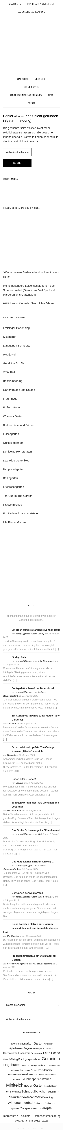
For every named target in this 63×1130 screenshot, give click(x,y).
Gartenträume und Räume (19, 389)
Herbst (23, 1065)
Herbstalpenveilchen (37, 1065)
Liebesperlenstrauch (37, 1079)
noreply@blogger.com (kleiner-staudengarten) (29, 963)
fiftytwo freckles (12, 504)
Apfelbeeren (16, 1048)
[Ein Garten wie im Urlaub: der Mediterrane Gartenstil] (6, 720)
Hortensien (14, 1070)
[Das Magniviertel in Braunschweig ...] (6, 865)
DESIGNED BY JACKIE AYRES (31, 1129)
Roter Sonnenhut (12, 1091)
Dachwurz (49, 1048)
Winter (35, 1097)
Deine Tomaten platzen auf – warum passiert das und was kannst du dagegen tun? (31, 928)
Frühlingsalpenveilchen (29, 1059)
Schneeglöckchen (34, 1091)
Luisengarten (11, 434)
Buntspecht (39, 1048)
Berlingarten (10, 478)
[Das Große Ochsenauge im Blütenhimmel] (6, 834)
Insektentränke (14, 1075)
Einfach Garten (12, 407)
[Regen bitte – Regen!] (6, 783)
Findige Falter (20, 657)
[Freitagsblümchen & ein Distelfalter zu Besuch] (6, 960)
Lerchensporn (18, 1079)
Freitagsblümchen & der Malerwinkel (33, 688)
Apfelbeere (49, 1044)
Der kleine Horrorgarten (17, 451)
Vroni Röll (9, 372)
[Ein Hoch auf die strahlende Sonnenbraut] (6, 634)
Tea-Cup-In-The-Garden (17, 495)
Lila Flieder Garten (14, 522)
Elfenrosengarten (13, 486)
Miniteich (14, 1085)
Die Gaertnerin (14, 810)
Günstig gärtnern (13, 442)
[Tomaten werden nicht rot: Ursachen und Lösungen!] (6, 807)
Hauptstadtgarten (13, 469)
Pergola (47, 1086)
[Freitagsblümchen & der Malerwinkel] (6, 692)
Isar (35, 1075)
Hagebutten (11, 1065)
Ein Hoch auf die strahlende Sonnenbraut (36, 630)
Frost (5, 1059)
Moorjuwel (9, 354)
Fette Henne (51, 1053)
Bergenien (29, 1048)
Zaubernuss (39, 1103)
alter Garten (34, 1043)
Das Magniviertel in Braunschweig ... (33, 861)
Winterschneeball (20, 1103)
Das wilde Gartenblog (16, 460)
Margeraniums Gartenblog (31, 45)
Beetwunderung (12, 380)
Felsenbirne (37, 1053)
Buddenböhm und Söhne (18, 425)
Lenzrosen (51, 1075)
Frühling (13, 1059)
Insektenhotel (45, 1070)
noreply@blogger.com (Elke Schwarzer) (35, 661)
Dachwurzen (10, 1053)
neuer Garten (33, 1085)
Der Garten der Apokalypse (27, 893)
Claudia (19, 783)
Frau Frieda (10, 398)
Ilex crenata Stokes (28, 1070)
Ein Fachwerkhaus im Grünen (21, 513)
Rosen (54, 1086)
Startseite (28, 137)
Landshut (42, 1075)
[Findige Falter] (6, 661)
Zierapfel (25, 1108)
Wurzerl (11, 755)
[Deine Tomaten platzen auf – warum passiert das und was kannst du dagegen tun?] (6, 928)
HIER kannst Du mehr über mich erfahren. (28, 303)
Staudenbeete (19, 1097)
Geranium (51, 1058)
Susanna (11, 723)
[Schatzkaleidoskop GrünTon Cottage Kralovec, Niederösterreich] (6, 751)
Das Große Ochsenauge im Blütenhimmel (35, 830)
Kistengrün (9, 336)
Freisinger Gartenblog (16, 328)
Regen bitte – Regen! (24, 779)
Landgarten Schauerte (16, 345)
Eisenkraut (24, 1053)
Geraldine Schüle (13, 363)
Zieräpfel (46, 1108)
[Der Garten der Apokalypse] (6, 897)
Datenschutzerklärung (47, 1116)
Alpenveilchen (18, 1043)
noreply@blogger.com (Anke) (30, 633)
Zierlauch (35, 1108)
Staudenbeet (53, 1092)
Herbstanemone (54, 1065)
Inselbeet (27, 1074)
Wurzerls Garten (13, 416)
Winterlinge (47, 1097)
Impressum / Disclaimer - (18, 1116)
